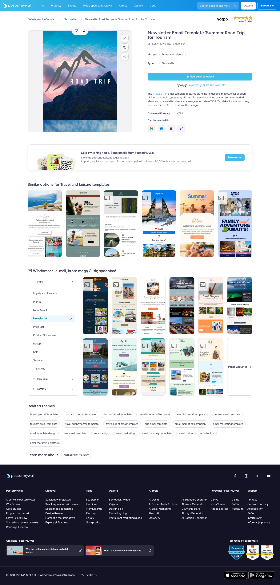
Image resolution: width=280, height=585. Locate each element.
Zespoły (91, 513)
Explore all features (56, 522)
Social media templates (59, 508)
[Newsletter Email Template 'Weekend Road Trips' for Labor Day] (121, 223)
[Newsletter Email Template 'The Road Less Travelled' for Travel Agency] (181, 305)
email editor (207, 433)
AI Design (154, 499)
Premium (91, 504)
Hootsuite (238, 508)
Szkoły (90, 518)
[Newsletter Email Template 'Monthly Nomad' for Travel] (83, 223)
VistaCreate (218, 504)
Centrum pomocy (257, 504)
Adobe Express (220, 508)
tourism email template (43, 424)
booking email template (44, 414)
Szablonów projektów (58, 499)
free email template (74, 433)
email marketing (125, 433)
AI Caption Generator (194, 518)
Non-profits (93, 522)
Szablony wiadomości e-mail (62, 504)
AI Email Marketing (160, 508)
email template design (43, 433)
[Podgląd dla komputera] (76, 30)
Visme (235, 499)
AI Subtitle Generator (194, 499)
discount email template (117, 414)
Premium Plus (94, 508)
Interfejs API (254, 518)
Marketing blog (118, 513)
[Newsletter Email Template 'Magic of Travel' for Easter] (210, 305)
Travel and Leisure (172, 54)
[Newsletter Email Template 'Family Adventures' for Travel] (235, 223)
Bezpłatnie (92, 499)
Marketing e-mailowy (76, 454)
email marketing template (228, 424)
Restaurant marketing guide (125, 518)
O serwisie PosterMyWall (20, 499)
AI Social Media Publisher (163, 504)
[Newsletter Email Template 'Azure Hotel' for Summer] (124, 367)
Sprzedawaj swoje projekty (22, 522)
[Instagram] (246, 476)
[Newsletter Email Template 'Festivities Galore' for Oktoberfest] (95, 305)
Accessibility (254, 508)
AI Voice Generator (193, 504)
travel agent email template (122, 424)
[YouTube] (268, 476)
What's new (13, 504)
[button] (125, 38)
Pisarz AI (154, 513)
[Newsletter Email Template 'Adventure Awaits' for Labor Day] (95, 367)
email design (101, 433)
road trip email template (191, 414)
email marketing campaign (190, 424)
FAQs (250, 513)
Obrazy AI (154, 518)
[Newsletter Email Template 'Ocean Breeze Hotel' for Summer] (153, 305)
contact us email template (80, 414)
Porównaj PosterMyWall (225, 490)
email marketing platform (45, 443)
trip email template (156, 424)
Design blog (116, 508)
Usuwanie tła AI (191, 508)
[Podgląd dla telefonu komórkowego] (84, 30)
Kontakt (252, 499)
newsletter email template (154, 414)
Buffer (235, 504)
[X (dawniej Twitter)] (257, 476)
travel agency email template (82, 424)
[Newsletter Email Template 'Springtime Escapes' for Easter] (210, 367)
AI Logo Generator (192, 513)
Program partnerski (17, 513)
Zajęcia (113, 504)
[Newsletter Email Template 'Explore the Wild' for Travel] (153, 367)
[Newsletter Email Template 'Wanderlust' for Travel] (159, 223)
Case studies (14, 508)
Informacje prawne (258, 522)
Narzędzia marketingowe (60, 518)
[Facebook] (235, 476)
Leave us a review (16, 518)
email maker (186, 433)
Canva (214, 499)
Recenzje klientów (17, 527)
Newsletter (168, 63)
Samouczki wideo (119, 499)
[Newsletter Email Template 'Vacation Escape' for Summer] (197, 223)
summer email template (226, 414)
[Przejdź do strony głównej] (15, 6)
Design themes (54, 513)
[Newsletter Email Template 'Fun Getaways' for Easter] (181, 367)
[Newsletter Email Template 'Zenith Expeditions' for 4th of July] (124, 305)
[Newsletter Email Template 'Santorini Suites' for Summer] (45, 223)
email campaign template (157, 433)
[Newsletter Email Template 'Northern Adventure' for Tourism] (239, 305)
